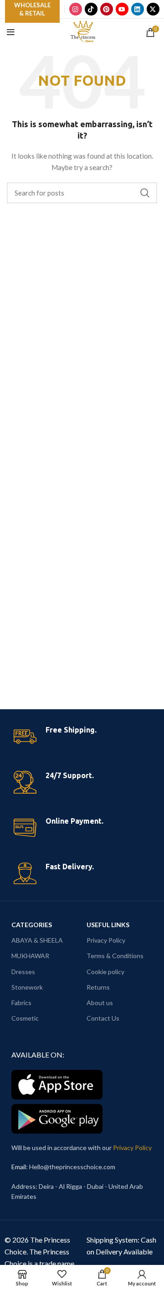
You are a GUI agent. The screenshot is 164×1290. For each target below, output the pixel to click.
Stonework (27, 987)
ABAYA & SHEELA (37, 940)
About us (100, 1002)
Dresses (23, 971)
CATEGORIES (31, 925)
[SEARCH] (144, 192)
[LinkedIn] (137, 9)
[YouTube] (122, 9)
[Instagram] (75, 9)
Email (18, 1167)
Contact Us (103, 1018)
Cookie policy (105, 971)
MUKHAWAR (30, 956)
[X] (153, 9)
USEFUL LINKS (108, 925)
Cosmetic (25, 1018)
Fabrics (21, 1002)
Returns (98, 987)
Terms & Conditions (115, 956)
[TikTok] (91, 9)
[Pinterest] (106, 9)
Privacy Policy (106, 940)
